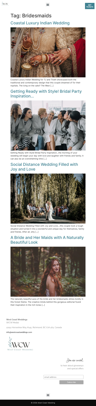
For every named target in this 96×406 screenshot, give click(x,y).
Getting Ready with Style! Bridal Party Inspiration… (46, 93)
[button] (48, 4)
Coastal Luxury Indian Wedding (40, 22)
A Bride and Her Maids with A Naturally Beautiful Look (47, 240)
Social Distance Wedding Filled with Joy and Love (44, 167)
